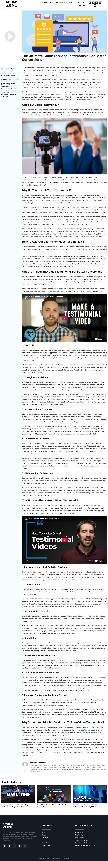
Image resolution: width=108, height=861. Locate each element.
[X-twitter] (14, 846)
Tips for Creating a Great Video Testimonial (9, 89)
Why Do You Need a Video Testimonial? (8, 76)
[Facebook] (90, 3)
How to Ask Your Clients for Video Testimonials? (10, 80)
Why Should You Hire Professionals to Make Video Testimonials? (8, 94)
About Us (81, 3)
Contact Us (80, 5)
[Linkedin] (9, 846)
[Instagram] (100, 3)
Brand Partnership (64, 3)
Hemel (32, 765)
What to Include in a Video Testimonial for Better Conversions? (8, 85)
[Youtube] (95, 5)
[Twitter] (93, 3)
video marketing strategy (63, 92)
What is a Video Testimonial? (8, 73)
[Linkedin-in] (96, 3)
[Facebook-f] (4, 846)
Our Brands (47, 3)
